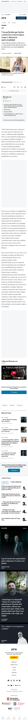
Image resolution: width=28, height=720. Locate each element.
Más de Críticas (6, 413)
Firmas (14, 667)
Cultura (4, 22)
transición (12, 405)
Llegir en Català (17, 53)
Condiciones (15, 691)
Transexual (4, 405)
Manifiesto (14, 662)
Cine (9, 22)
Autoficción (19, 405)
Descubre (4, 528)
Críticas (14, 22)
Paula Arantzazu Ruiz (6, 82)
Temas (14, 669)
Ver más (25, 528)
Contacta (14, 675)
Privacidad (9, 691)
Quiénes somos (14, 664)
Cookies (20, 691)
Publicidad (14, 672)
